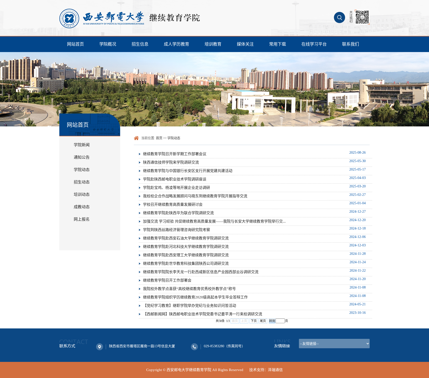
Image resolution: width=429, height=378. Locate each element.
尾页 (263, 321)
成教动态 (82, 207)
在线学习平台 (314, 44)
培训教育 (213, 44)
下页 (254, 321)
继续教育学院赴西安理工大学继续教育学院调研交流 (186, 255)
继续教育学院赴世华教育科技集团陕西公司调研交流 (186, 263)
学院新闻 (82, 145)
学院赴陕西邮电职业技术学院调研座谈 (174, 179)
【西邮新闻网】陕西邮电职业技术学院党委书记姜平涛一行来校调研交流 (202, 314)
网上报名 (82, 219)
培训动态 (82, 194)
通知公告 (82, 157)
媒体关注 (245, 44)
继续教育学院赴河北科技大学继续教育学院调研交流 (186, 247)
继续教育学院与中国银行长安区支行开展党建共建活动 (187, 171)
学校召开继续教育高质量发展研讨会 (173, 204)
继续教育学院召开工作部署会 (167, 280)
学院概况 (107, 44)
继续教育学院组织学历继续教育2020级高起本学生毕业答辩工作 (195, 297)
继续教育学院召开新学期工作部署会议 (174, 154)
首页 (159, 138)
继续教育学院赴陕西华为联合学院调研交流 (178, 213)
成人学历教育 (176, 44)
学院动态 (82, 170)
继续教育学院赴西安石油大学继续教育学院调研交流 (186, 238)
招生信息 (140, 44)
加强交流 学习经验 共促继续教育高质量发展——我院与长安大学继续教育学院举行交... (214, 221)
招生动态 (82, 182)
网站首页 (75, 44)
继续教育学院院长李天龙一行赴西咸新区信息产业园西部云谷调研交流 (200, 272)
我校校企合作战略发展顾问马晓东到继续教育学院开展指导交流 (195, 196)
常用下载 (277, 44)
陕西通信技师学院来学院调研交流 (171, 162)
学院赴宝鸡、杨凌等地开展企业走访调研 (176, 188)
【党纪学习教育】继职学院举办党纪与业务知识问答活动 (189, 306)
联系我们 (350, 44)
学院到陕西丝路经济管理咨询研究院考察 (176, 230)
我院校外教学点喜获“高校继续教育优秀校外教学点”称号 (189, 289)
